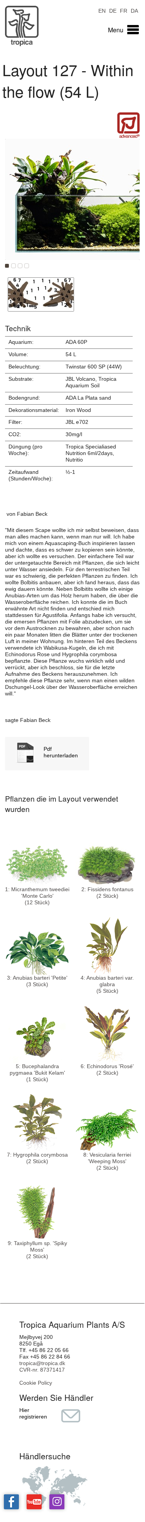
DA (134, 10)
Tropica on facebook (11, 1501)
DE (112, 10)
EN (102, 10)
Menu (115, 29)
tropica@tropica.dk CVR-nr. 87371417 (42, 1366)
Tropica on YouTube (34, 1501)
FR (123, 10)
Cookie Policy (35, 1383)
